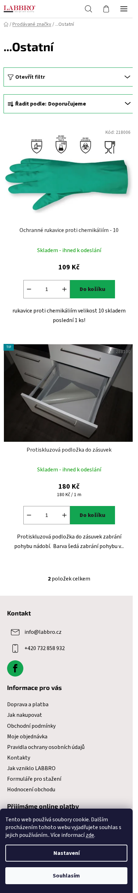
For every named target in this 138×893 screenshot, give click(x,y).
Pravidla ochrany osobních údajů (46, 747)
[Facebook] (15, 668)
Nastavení (66, 853)
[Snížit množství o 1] (29, 289)
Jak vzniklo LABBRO (31, 768)
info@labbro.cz (43, 632)
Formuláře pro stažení (34, 779)
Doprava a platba (27, 704)
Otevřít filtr (30, 77)
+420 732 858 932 (44, 648)
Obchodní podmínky (31, 726)
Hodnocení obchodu (31, 789)
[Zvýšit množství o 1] (64, 289)
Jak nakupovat (24, 715)
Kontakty (18, 758)
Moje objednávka (27, 736)
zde (90, 835)
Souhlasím (66, 876)
